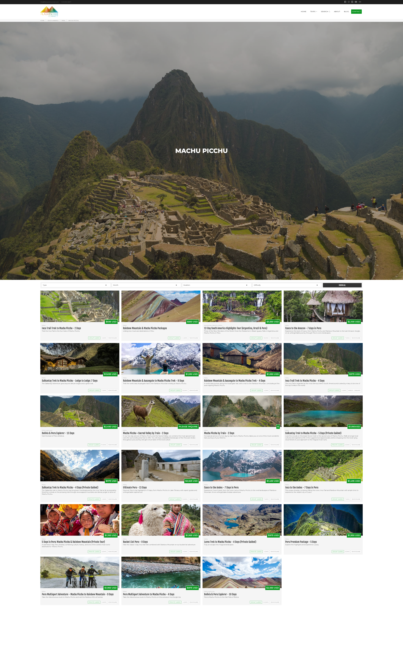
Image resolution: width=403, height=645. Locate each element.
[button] (314, 11)
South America (53, 20)
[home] (49, 11)
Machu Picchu (73, 20)
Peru (63, 20)
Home (42, 20)
